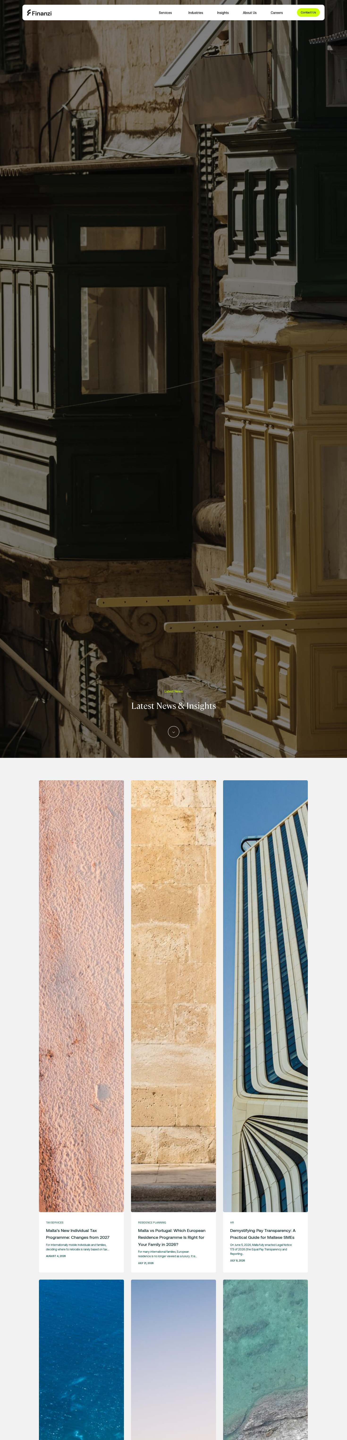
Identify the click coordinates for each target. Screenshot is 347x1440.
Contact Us (308, 12)
